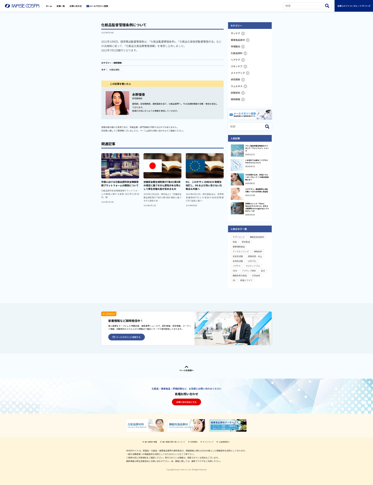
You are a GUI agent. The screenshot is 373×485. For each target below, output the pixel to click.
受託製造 (246, 241)
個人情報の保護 (151, 441)
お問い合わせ (76, 6)
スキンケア (238, 66)
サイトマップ (208, 441)
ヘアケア (237, 59)
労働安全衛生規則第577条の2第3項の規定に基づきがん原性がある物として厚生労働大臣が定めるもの (162, 185)
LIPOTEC (252, 261)
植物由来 (258, 251)
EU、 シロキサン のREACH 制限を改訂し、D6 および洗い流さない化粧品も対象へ (204, 185)
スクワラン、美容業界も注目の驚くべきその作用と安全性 (256, 190)
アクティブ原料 (249, 270)
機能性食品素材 (257, 236)
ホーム (49, 6)
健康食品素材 (240, 40)
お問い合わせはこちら (186, 402)
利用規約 (193, 441)
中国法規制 (114, 69)
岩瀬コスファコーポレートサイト (352, 5)
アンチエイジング (241, 251)
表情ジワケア (246, 280)
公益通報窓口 (224, 441)
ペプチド (237, 265)
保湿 (235, 241)
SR (234, 280)
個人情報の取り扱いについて (173, 441)
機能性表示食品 (240, 275)
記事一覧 (61, 6)
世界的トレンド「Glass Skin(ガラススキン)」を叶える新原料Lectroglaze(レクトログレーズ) (257, 207)
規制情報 (118, 62)
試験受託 (237, 92)
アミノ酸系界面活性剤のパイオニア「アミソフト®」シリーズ (257, 148)
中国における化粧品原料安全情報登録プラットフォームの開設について (120, 183)
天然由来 (256, 275)
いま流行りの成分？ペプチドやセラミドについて (256, 161)
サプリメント (239, 236)
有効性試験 (238, 261)
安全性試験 (238, 256)
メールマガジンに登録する (128, 337)
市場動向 (238, 46)
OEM (235, 270)
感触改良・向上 (255, 256)
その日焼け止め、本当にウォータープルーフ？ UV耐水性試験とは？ (257, 177)
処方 (263, 270)
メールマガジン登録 (99, 6)
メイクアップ (240, 73)
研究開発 (237, 79)
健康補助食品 (239, 246)
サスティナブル (253, 265)
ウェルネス (238, 86)
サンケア (237, 33)
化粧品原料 (239, 53)
